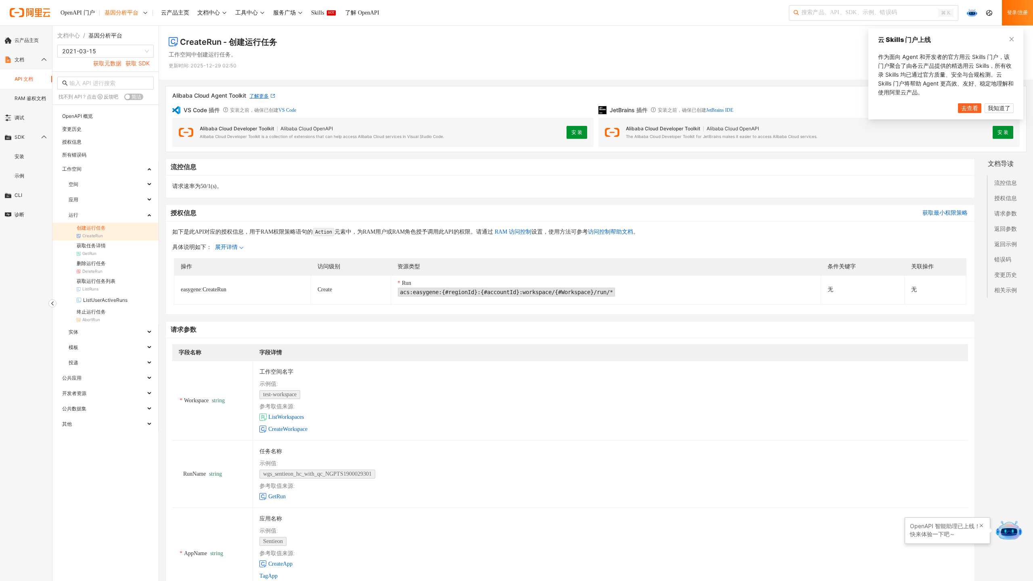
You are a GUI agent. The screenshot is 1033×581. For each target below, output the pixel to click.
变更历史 (1005, 274)
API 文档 (24, 79)
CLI (18, 195)
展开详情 (226, 247)
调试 (19, 118)
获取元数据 (107, 63)
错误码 (1002, 259)
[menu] (26, 127)
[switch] (133, 97)
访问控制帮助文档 (610, 232)
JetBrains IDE (719, 110)
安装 (19, 156)
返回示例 (1005, 243)
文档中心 (68, 35)
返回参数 (1005, 228)
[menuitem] (26, 40)
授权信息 (1005, 197)
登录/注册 (1017, 12)
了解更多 (259, 96)
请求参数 (1005, 213)
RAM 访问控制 (512, 232)
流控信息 (1005, 182)
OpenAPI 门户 (78, 13)
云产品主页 (27, 40)
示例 (19, 176)
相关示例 (1005, 289)
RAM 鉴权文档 (30, 98)
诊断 (19, 214)
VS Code (287, 110)
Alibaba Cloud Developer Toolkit (237, 128)
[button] (981, 525)
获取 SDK (137, 63)
